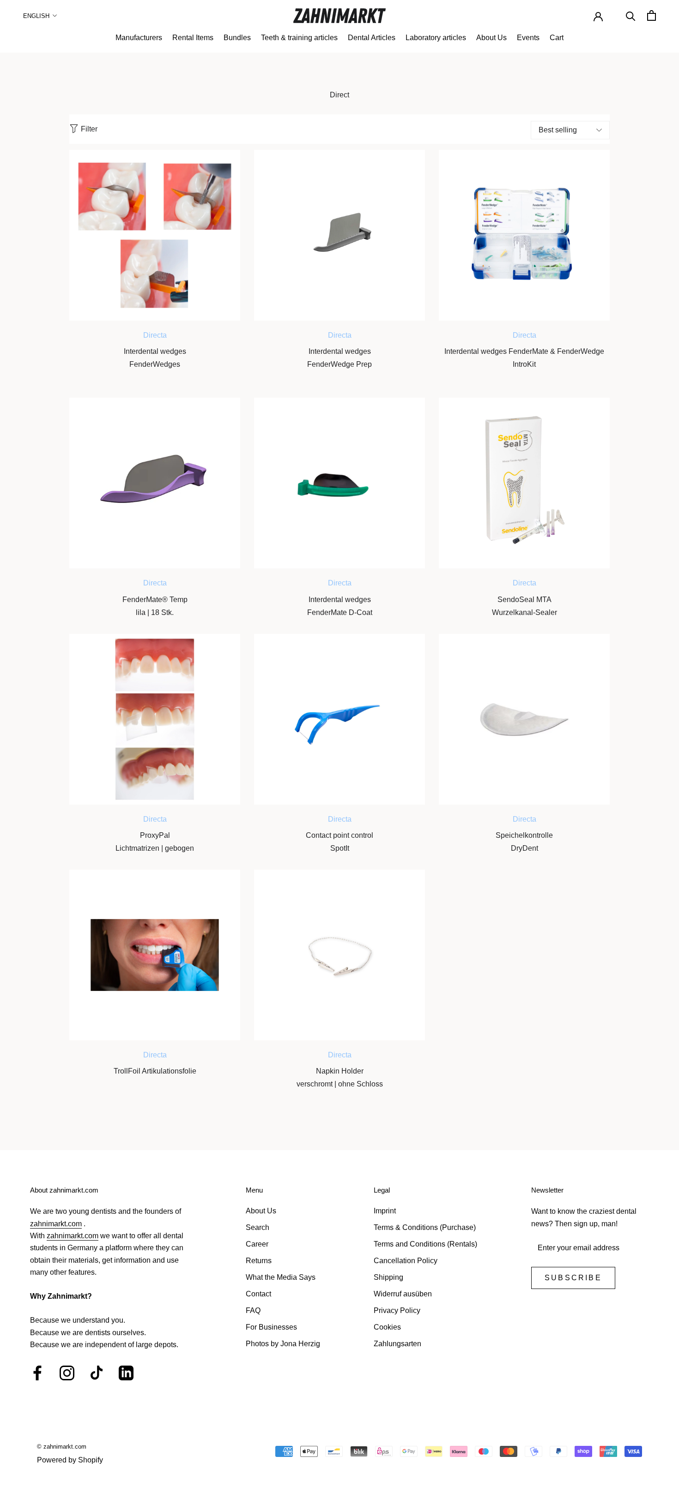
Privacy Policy (397, 1310)
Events (528, 38)
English (36, 15)
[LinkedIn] (126, 1373)
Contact (258, 1294)
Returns (259, 1261)
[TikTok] (96, 1373)
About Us (491, 38)
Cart (557, 38)
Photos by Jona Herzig (283, 1344)
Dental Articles (371, 38)
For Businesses (271, 1327)
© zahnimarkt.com (61, 1446)
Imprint (385, 1211)
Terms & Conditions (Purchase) (425, 1227)
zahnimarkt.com (56, 1224)
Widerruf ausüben (403, 1294)
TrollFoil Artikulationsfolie (155, 1071)
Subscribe (573, 1278)
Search (257, 1227)
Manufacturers (138, 38)
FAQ (253, 1310)
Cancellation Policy (405, 1261)
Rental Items (192, 38)
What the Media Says (280, 1277)
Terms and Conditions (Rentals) (425, 1244)
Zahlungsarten (397, 1344)
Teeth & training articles (299, 38)
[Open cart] (651, 15)
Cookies (387, 1327)
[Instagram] (67, 1373)
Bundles (237, 38)
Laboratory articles (436, 38)
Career (257, 1244)
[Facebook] (37, 1373)
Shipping (388, 1277)
